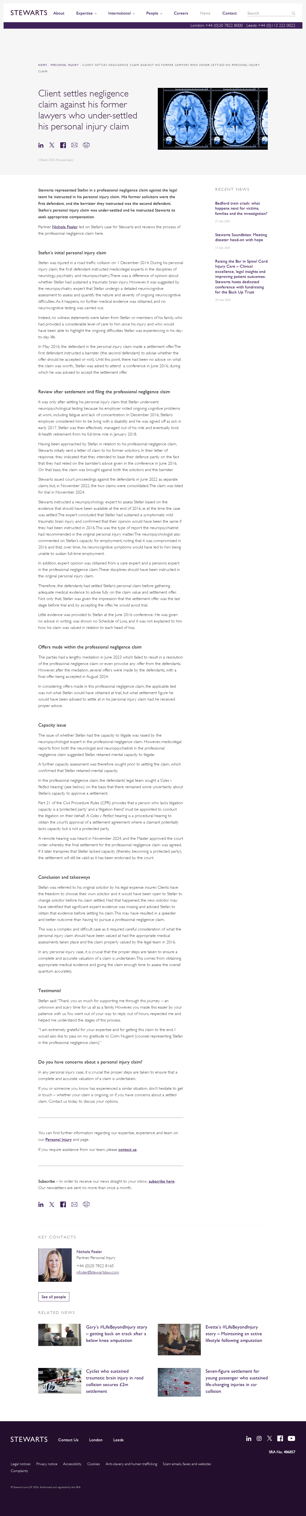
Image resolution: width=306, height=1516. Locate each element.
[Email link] (74, 145)
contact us (127, 1149)
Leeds (118, 1440)
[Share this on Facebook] (63, 145)
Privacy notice (46, 1464)
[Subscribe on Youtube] (291, 1438)
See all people (54, 1296)
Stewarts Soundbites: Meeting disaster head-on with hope (241, 237)
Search (293, 13)
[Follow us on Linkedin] (248, 1438)
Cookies (93, 1464)
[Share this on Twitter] (52, 145)
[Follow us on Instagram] (259, 1438)
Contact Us (68, 1440)
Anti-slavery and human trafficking (131, 1464)
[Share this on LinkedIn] (41, 145)
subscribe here (162, 1181)
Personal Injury (65, 65)
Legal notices (21, 1464)
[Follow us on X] (270, 1438)
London (96, 1440)
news (42, 65)
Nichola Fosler (89, 1251)
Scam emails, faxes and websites (187, 1464)
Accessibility (72, 1464)
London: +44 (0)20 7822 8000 (217, 25)
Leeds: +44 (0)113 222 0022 (270, 25)
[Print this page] (86, 145)
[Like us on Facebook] (280, 1438)
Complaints (19, 1471)
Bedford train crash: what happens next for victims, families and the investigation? (241, 208)
